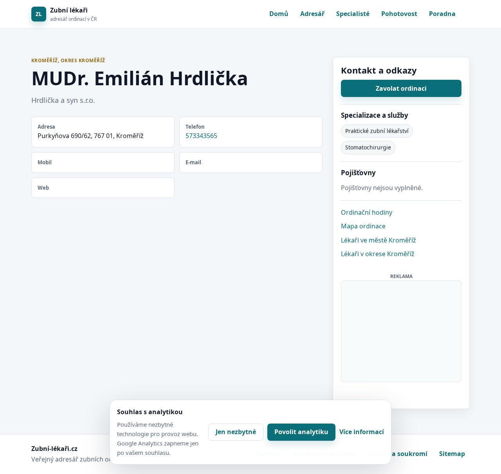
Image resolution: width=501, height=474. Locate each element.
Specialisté (352, 13)
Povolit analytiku (301, 431)
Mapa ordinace (363, 226)
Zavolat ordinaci (401, 88)
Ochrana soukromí (397, 453)
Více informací (361, 431)
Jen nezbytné (236, 431)
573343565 (201, 135)
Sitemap (452, 453)
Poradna (442, 13)
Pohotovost (399, 13)
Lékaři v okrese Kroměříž (377, 254)
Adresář (312, 13)
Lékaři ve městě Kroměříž (378, 240)
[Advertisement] (401, 330)
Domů (278, 13)
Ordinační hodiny (366, 212)
